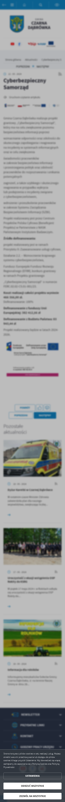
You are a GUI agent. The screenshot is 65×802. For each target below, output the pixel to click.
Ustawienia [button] (32, 776)
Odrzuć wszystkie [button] (32, 786)
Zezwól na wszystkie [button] (32, 796)
